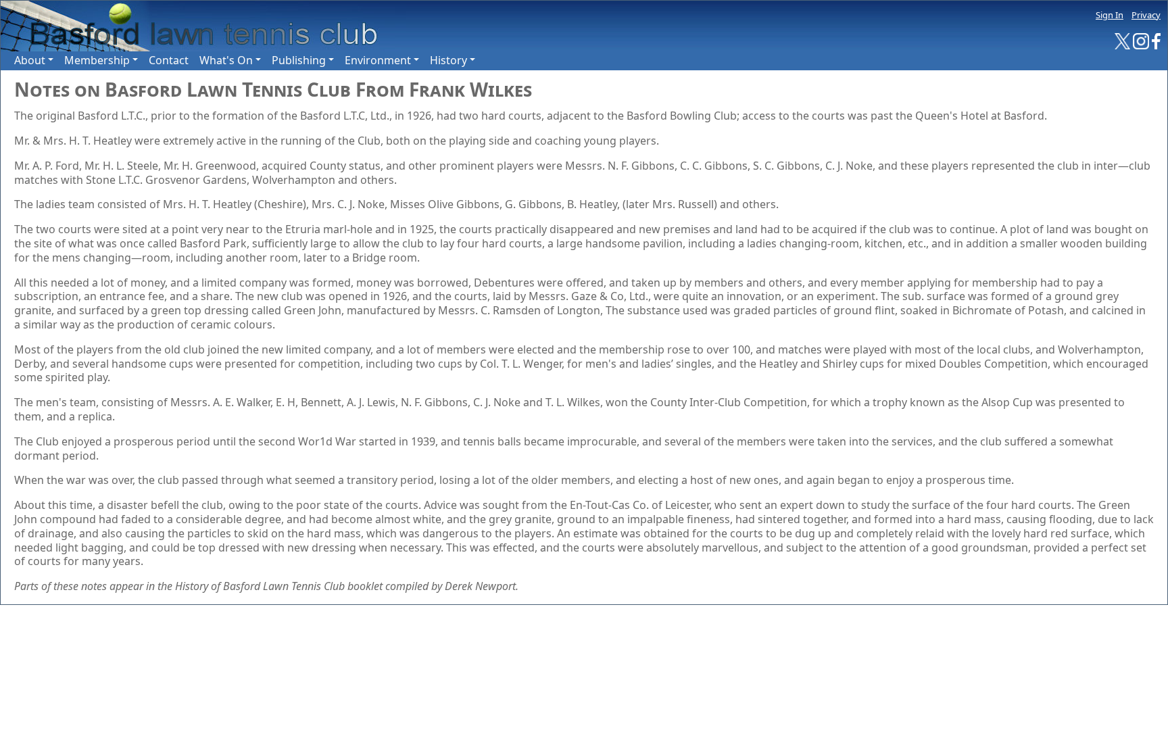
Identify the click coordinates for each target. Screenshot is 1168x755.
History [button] (448, 60)
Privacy (1146, 15)
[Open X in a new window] (1123, 40)
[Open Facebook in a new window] (1156, 40)
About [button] (29, 60)
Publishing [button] (299, 60)
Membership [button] (97, 60)
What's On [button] (226, 60)
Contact (169, 60)
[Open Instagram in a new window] (1141, 40)
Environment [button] (378, 60)
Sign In (1109, 15)
